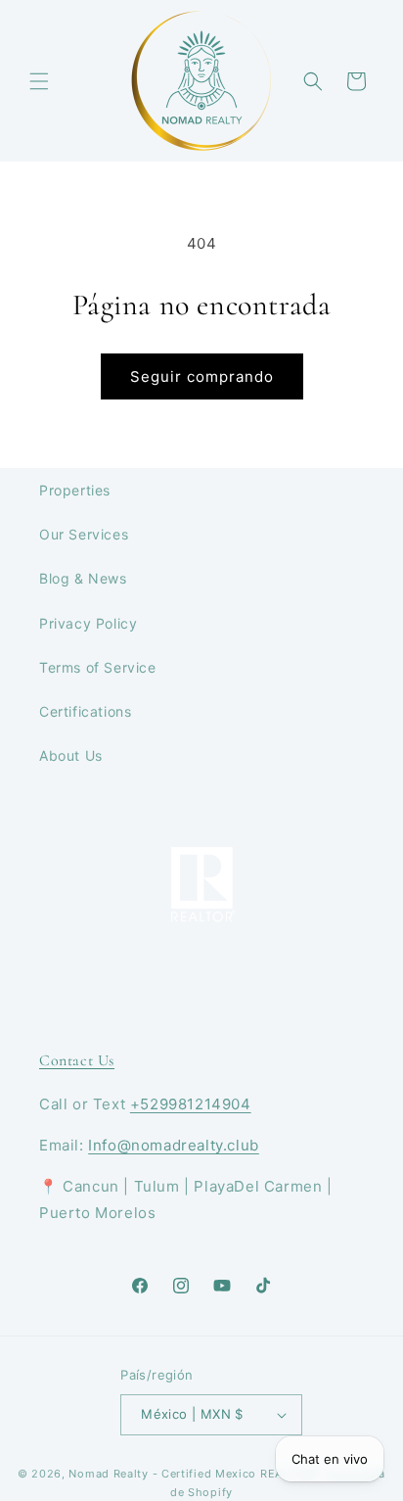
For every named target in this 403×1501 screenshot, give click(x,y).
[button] (39, 81)
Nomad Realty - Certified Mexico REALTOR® (193, 1473)
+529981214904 (190, 1104)
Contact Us (76, 1060)
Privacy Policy (88, 623)
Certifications (85, 711)
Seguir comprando (202, 376)
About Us (71, 755)
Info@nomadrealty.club (173, 1145)
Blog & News (83, 578)
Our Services (83, 534)
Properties (75, 490)
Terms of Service (98, 667)
